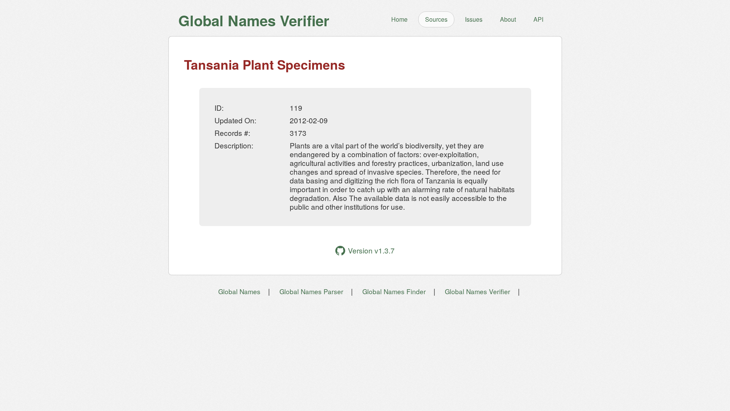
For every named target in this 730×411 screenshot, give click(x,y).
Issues (473, 19)
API (538, 19)
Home (399, 19)
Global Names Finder (394, 291)
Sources (436, 19)
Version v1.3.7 (371, 250)
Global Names (239, 291)
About (508, 19)
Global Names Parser (311, 291)
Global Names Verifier (477, 291)
